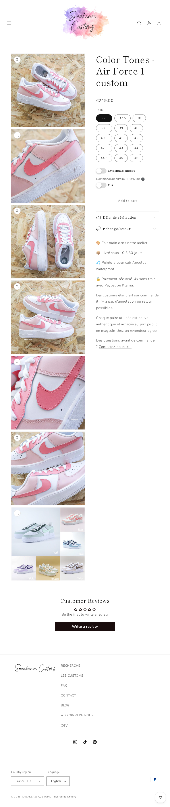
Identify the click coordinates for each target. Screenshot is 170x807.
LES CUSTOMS (72, 675)
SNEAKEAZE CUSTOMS (36, 796)
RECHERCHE (70, 666)
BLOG (65, 705)
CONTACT (68, 695)
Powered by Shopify (64, 796)
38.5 (104, 128)
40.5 (104, 138)
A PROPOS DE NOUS (77, 715)
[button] (9, 23)
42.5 (104, 148)
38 (139, 118)
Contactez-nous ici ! (115, 346)
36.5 (104, 118)
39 (121, 128)
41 (121, 138)
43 (121, 148)
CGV (64, 725)
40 (136, 128)
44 (136, 148)
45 (121, 158)
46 (136, 158)
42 (136, 138)
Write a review (85, 626)
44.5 (104, 158)
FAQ (64, 685)
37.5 (122, 118)
